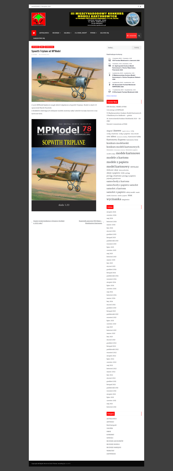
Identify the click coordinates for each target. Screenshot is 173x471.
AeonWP (68, 463)
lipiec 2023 (110, 320)
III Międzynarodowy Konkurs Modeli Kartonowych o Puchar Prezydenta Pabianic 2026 (126, 77)
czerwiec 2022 (111, 362)
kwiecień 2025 (111, 257)
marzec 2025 (111, 260)
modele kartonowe (128, 153)
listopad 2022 (111, 346)
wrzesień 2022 (112, 352)
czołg (132, 131)
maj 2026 (110, 218)
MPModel (134, 167)
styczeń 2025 (111, 266)
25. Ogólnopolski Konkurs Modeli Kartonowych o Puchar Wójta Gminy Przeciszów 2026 (124, 68)
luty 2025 (110, 263)
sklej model (130, 192)
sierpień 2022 (111, 356)
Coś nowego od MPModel (115, 110)
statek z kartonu (112, 195)
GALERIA (110, 428)
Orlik (123, 173)
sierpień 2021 (111, 394)
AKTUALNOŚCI (44, 33)
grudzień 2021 (111, 381)
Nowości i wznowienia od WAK (117, 124)
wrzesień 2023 (111, 317)
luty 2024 (110, 301)
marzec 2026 (111, 225)
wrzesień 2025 (111, 244)
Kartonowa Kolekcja (122, 136)
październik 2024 (112, 276)
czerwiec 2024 (111, 289)
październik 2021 (112, 388)
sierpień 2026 (111, 212)
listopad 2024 (111, 273)
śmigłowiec (126, 199)
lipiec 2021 (110, 397)
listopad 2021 (111, 384)
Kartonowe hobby (134, 137)
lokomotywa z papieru (131, 150)
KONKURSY (110, 435)
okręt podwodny (124, 170)
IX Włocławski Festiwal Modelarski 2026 (125, 92)
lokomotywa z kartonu (119, 150)
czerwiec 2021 (111, 400)
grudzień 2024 (111, 269)
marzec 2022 (111, 372)
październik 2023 (112, 314)
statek (138, 192)
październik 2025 (112, 241)
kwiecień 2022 (112, 368)
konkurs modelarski (118, 143)
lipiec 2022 (110, 359)
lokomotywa (110, 150)
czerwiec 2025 (111, 250)
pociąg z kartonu (114, 176)
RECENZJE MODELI (49, 47)
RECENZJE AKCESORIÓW (115, 441)
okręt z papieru (113, 173)
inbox (113, 136)
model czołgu (111, 154)
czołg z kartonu (112, 134)
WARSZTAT (110, 451)
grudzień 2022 (111, 343)
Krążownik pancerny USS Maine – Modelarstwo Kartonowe (90, 222)
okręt (116, 170)
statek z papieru (122, 195)
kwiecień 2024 (112, 295)
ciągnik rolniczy (126, 131)
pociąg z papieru (129, 176)
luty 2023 (110, 336)
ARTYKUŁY (110, 422)
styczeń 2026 (111, 231)
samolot (134, 185)
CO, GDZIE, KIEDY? (81, 33)
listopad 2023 (111, 311)
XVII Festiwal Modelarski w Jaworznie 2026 (126, 60)
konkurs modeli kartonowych (123, 146)
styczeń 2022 (111, 378)
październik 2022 (112, 349)
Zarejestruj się (39, 38)
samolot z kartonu (116, 188)
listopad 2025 (111, 237)
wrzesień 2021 (111, 391)
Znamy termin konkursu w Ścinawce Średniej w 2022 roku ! (48, 222)
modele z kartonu (117, 157)
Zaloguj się (104, 33)
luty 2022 (110, 375)
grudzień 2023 (111, 308)
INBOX (42, 47)
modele (35, 54)
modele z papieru (117, 162)
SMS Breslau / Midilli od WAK (117, 107)
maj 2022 (110, 365)
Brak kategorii (112, 425)
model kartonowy (118, 166)
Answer (117, 130)
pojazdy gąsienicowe (114, 178)
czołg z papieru (124, 134)
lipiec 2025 (110, 247)
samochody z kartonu (118, 181)
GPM (108, 137)
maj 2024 (110, 292)
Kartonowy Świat (132, 140)
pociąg (127, 173)
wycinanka (114, 199)
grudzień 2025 (111, 234)
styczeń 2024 (111, 305)
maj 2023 (110, 327)
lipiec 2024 (110, 285)
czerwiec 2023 (111, 324)
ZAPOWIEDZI (111, 454)
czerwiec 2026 (111, 215)
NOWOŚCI (110, 438)
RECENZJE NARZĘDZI (114, 447)
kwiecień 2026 (112, 221)
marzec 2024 (111, 298)
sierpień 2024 (111, 282)
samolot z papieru (116, 192)
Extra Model (134, 134)
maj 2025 (110, 253)
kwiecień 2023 (111, 330)
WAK (130, 195)
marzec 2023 (111, 333)
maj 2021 (110, 404)
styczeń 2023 (111, 340)
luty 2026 (110, 228)
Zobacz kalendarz (112, 96)
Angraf (110, 131)
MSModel (110, 170)
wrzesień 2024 (112, 279)
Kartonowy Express (116, 139)
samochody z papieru (118, 185)
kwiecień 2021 (111, 407)
